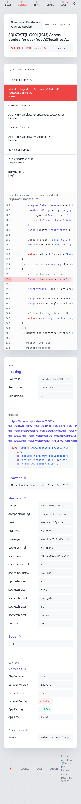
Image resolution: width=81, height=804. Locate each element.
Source (25, 769)
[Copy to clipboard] (68, 48)
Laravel (54, 769)
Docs (39, 769)
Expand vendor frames (24, 69)
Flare (68, 763)
